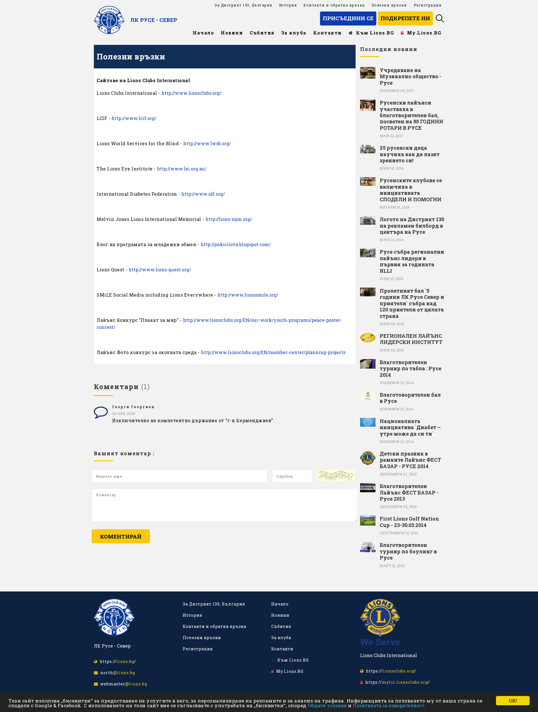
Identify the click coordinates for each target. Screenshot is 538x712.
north (116, 672)
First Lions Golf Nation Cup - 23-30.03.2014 (409, 521)
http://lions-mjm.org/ (228, 219)
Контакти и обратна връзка (334, 5)
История (288, 5)
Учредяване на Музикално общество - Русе (410, 76)
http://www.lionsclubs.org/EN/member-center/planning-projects (273, 352)
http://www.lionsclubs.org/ (191, 93)
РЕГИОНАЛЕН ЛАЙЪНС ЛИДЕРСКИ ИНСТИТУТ (411, 339)
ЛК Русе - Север (153, 19)
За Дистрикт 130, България (243, 5)
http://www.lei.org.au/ (181, 169)
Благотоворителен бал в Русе (410, 398)
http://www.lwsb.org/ (207, 143)
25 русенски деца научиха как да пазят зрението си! (410, 154)
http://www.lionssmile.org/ (247, 295)
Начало (203, 33)
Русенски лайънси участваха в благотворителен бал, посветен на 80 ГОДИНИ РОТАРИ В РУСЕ (411, 115)
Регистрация (428, 5)
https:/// (117, 661)
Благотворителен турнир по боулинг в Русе (408, 551)
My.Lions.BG (423, 33)
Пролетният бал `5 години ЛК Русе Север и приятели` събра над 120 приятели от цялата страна (412, 303)
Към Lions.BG (373, 33)
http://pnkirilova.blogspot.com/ (236, 244)
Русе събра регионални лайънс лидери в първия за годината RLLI (412, 261)
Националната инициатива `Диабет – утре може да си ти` (410, 427)
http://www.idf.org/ (203, 194)
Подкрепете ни (405, 18)
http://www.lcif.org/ (134, 118)
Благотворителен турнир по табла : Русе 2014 (410, 368)
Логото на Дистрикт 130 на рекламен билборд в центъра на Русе (412, 225)
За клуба (294, 33)
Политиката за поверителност (388, 705)
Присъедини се (348, 18)
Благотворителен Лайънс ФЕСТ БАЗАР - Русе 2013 (409, 492)
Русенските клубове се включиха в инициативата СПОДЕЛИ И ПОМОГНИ (411, 189)
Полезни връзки (389, 5)
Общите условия (327, 705)
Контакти (327, 33)
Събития (262, 33)
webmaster (122, 683)
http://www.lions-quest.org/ (160, 269)
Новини (232, 33)
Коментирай (121, 536)
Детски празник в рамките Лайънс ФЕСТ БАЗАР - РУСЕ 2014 (410, 459)
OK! (513, 700)
